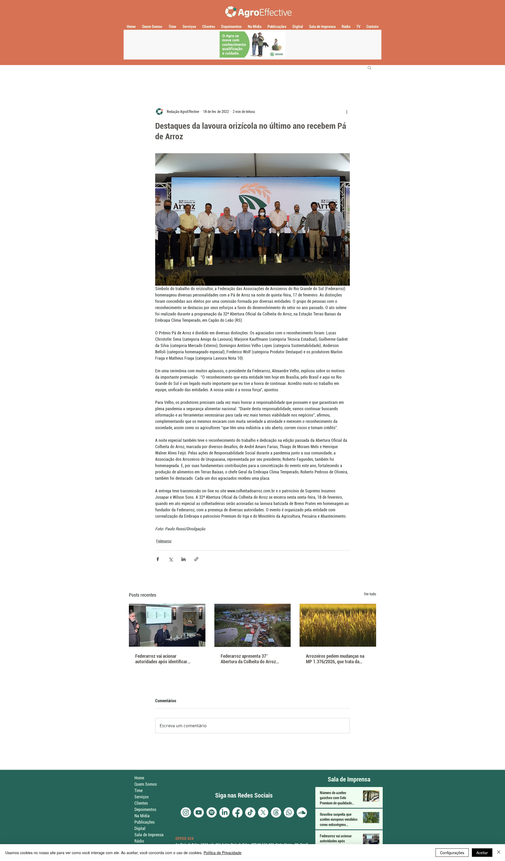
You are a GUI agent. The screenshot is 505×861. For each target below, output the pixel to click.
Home (139, 777)
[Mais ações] (347, 111)
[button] (369, 67)
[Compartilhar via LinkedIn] (183, 559)
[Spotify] (211, 812)
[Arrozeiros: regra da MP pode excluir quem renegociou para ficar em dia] (338, 625)
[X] (263, 812)
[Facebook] (237, 812)
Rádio (139, 841)
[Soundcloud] (302, 812)
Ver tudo (370, 594)
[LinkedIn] (224, 812)
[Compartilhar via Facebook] (157, 559)
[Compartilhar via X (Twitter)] (170, 559)
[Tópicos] (276, 812)
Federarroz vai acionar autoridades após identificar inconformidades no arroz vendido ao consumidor (167, 658)
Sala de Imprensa (149, 834)
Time (138, 790)
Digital (139, 828)
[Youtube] (199, 812)
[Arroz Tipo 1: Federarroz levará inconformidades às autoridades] (167, 625)
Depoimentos (145, 809)
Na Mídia (142, 815)
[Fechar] (499, 852)
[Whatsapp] (289, 812)
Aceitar (482, 852)
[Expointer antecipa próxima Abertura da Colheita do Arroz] (252, 625)
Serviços (141, 796)
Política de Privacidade (222, 852)
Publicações (144, 822)
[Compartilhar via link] (196, 559)
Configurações (452, 852)
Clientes (141, 803)
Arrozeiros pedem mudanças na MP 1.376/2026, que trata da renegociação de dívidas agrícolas (337, 658)
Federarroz (163, 541)
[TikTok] (250, 812)
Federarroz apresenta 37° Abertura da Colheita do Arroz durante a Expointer (248, 658)
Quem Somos (145, 784)
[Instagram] (186, 812)
